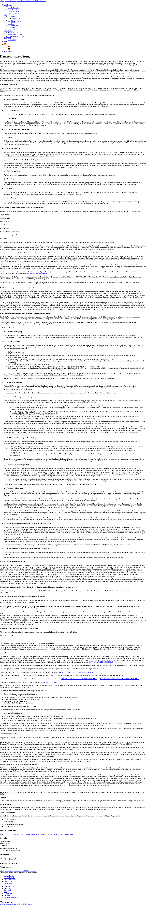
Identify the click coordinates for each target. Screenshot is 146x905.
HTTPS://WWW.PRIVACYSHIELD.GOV (103, 662)
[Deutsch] (5, 44)
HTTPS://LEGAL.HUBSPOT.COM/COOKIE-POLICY (79, 679)
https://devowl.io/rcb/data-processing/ (36, 273)
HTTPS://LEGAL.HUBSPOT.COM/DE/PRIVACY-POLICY (77, 672)
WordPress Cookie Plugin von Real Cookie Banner (16, 904)
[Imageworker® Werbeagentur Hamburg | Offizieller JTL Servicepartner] (23, 1)
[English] (9, 47)
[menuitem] (75, 4)
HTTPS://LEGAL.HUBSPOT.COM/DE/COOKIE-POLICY (119, 679)
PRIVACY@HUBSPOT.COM (49, 682)
